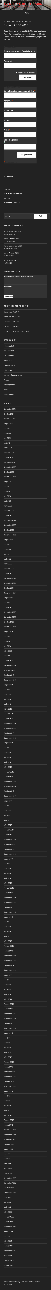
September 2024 (10, 418)
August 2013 (8, 1033)
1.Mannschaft (9, 346)
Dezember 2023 (10, 462)
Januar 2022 (8, 573)
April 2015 (7, 936)
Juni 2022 (7, 549)
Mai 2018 (7, 757)
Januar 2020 (8, 660)
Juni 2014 (7, 984)
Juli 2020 (7, 636)
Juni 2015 (7, 926)
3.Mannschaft (9, 355)
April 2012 (7, 1110)
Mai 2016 (7, 873)
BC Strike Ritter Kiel (23, 4)
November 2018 (10, 728)
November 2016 (10, 844)
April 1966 (7, 1163)
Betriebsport (8, 360)
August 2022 (8, 539)
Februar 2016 (9, 888)
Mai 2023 (7, 496)
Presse (10, 176)
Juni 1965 (7, 1197)
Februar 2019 (9, 713)
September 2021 (10, 593)
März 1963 (8, 1255)
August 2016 (8, 859)
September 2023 (10, 476)
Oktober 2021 (9, 588)
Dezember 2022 (10, 520)
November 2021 (10, 583)
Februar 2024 (9, 452)
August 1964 (8, 1231)
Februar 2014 (9, 1004)
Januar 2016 (8, 892)
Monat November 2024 (12, 231)
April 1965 (7, 1207)
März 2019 (8, 709)
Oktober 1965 (9, 1187)
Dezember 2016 (10, 839)
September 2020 (10, 626)
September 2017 (10, 796)
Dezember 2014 (10, 955)
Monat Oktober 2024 (11, 238)
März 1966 (8, 1168)
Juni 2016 (7, 868)
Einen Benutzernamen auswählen (19, 90)
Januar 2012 (8, 1125)
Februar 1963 (9, 1260)
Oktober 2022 (9, 530)
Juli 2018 (7, 747)
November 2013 (10, 1018)
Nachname (9, 110)
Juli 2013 (7, 1038)
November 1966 (10, 1139)
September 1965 (10, 1192)
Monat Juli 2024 (10, 260)
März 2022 (8, 563)
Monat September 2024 (13, 245)
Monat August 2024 (11, 253)
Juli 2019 (7, 689)
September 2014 (10, 970)
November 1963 (10, 1250)
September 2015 (10, 912)
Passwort (8, 61)
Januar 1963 (8, 1265)
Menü (27, 13)
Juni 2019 (7, 694)
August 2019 (8, 684)
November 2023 (10, 467)
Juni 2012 (7, 1100)
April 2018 (7, 762)
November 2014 (10, 960)
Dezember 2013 (10, 1013)
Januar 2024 (8, 457)
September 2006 (10, 1129)
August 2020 (8, 631)
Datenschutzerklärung (12, 1281)
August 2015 (8, 917)
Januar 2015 (8, 950)
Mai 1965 (7, 1202)
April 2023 (7, 501)
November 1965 (10, 1183)
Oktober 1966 (9, 1144)
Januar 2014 (8, 1008)
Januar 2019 (8, 718)
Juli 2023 (7, 486)
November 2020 (10, 617)
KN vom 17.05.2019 (11, 321)
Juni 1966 (7, 1158)
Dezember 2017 (10, 781)
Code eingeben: (11, 140)
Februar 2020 (9, 655)
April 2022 (7, 559)
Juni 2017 (7, 810)
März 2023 (8, 505)
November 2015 (10, 902)
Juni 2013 (7, 1042)
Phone (6, 120)
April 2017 (7, 820)
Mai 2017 (7, 815)
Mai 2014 (7, 989)
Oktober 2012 (9, 1081)
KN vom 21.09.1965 (11, 326)
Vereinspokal (9, 394)
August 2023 (8, 481)
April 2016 (7, 878)
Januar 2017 (8, 834)
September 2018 (10, 738)
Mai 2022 (7, 554)
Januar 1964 (8, 1245)
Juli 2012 (7, 1095)
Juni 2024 (7, 433)
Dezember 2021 (10, 578)
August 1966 (8, 1149)
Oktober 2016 (9, 849)
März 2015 (8, 941)
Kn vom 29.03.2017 (11, 311)
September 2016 (10, 854)
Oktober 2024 (9, 414)
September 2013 (10, 1028)
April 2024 (7, 443)
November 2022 (10, 525)
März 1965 (8, 1212)
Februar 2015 (9, 946)
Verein (6, 389)
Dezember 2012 (10, 1071)
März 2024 (8, 447)
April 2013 (7, 1052)
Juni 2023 (7, 491)
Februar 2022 (9, 568)
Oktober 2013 (9, 1023)
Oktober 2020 (9, 622)
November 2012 (10, 1076)
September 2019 (10, 680)
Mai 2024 (7, 438)
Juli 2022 (7, 544)
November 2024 (10, 409)
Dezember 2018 (10, 723)
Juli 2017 (7, 805)
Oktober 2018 (9, 733)
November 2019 (10, 670)
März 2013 (8, 1057)
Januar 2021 (8, 607)
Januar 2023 (8, 515)
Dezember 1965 (10, 1178)
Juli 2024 (7, 428)
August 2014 (8, 975)
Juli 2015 (7, 921)
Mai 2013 (7, 1047)
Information (8, 370)
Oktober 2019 (9, 675)
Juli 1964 (7, 1236)
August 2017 (8, 800)
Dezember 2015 (10, 897)
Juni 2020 (7, 641)
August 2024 (8, 423)
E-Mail (7, 130)
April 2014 (7, 994)
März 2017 (8, 825)
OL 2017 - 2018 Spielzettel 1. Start (17, 331)
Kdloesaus (26, 21)
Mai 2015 (7, 931)
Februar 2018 (9, 771)
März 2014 (8, 999)
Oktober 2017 (9, 791)
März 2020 (8, 651)
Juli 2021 (7, 602)
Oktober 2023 (9, 472)
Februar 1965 (9, 1216)
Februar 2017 (9, 829)
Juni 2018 (7, 752)
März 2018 (8, 767)
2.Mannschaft (9, 350)
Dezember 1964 (10, 1226)
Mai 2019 (7, 699)
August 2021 (8, 597)
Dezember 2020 (10, 612)
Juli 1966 (7, 1154)
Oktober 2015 (9, 907)
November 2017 (10, 786)
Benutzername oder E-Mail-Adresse (19, 51)
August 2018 (8, 742)
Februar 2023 (9, 510)
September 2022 (10, 534)
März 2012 (8, 1115)
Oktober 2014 (9, 965)
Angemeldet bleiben (26, 72)
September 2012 (10, 1086)
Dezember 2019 (10, 665)
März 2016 (8, 883)
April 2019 (7, 704)
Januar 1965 (8, 1221)
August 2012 (8, 1091)
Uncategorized (9, 384)
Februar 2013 (9, 1062)
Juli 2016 (7, 863)
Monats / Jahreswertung (13, 375)
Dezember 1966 (10, 1134)
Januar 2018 (8, 776)
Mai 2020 (7, 646)
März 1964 (8, 1241)
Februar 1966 (9, 1173)
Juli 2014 (7, 979)
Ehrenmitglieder (10, 365)
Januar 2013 (8, 1066)
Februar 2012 (9, 1120)
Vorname (8, 100)
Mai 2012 (7, 1105)
